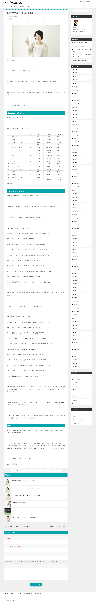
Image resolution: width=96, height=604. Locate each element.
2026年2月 (75, 90)
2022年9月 (75, 232)
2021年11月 (76, 266)
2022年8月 (75, 235)
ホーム (6, 6)
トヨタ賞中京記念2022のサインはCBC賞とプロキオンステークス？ (26, 495)
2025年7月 (75, 114)
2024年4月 (75, 166)
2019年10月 (76, 353)
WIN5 (74, 376)
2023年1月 (75, 218)
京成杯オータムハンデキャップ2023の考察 (21, 510)
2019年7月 (75, 363)
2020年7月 (75, 321)
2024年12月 (76, 138)
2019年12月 (76, 346)
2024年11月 (76, 142)
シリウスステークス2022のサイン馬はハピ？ (21, 502)
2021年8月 (75, 276)
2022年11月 (76, 225)
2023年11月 (76, 183)
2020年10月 (76, 311)
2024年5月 (75, 162)
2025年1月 (75, 135)
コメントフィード (77, 419)
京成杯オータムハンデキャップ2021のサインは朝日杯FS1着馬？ (26, 488)
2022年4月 (75, 249)
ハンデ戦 (9, 18)
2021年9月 (75, 273)
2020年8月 (75, 318)
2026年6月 (75, 76)
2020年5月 (75, 328)
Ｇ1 (74, 403)
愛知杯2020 (14, 464)
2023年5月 (75, 204)
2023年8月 (75, 193)
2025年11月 (76, 100)
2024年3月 (75, 169)
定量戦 (74, 389)
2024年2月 (75, 173)
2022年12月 (76, 221)
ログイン (75, 412)
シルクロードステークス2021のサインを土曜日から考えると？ (25, 517)
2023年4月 (75, 207)
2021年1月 (75, 301)
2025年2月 (75, 131)
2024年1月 (75, 176)
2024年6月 (75, 159)
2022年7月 (75, 238)
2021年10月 (76, 270)
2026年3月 (75, 86)
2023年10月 (76, 187)
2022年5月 (75, 245)
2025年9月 (75, 107)
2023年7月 (75, 197)
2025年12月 (76, 97)
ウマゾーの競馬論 (13, 2)
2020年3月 (75, 335)
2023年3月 (75, 211)
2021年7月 (75, 280)
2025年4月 (75, 124)
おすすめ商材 (76, 379)
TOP (10, 593)
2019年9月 (75, 356)
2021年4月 (75, 290)
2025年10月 (76, 104)
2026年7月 (75, 72)
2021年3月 (75, 294)
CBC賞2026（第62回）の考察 (80, 46)
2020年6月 (75, 325)
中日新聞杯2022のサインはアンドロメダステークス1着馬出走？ (25, 480)
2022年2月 (75, 256)
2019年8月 (75, 359)
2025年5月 (75, 121)
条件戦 (74, 396)
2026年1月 (75, 93)
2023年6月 (75, 200)
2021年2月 (75, 297)
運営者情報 (22, 6)
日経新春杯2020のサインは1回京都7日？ (58, 526)
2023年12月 (76, 180)
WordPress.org (76, 423)
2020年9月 (75, 314)
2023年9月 (75, 190)
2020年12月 (76, 304)
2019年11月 (76, 349)
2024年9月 (75, 149)
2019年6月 (75, 366)
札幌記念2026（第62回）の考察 (80, 42)
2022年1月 (75, 259)
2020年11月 (76, 308)
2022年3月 (75, 252)
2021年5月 (75, 287)
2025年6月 (75, 117)
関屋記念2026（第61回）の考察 (80, 60)
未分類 (74, 393)
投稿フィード (76, 416)
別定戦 (74, 386)
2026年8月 (75, 69)
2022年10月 (76, 228)
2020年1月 (75, 342)
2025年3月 (75, 128)
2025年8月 (75, 110)
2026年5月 (75, 79)
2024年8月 (75, 152)
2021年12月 (76, 263)
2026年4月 (75, 83)
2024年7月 (75, 155)
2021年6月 (75, 283)
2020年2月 (75, 339)
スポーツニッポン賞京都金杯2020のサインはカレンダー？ (17, 526)
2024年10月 (76, 145)
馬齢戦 (74, 400)
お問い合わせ (14, 6)
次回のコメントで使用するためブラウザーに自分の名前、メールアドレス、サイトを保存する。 (31, 561)
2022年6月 (75, 242)
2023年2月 (75, 214)
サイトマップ (31, 6)
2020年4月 (75, 332)
